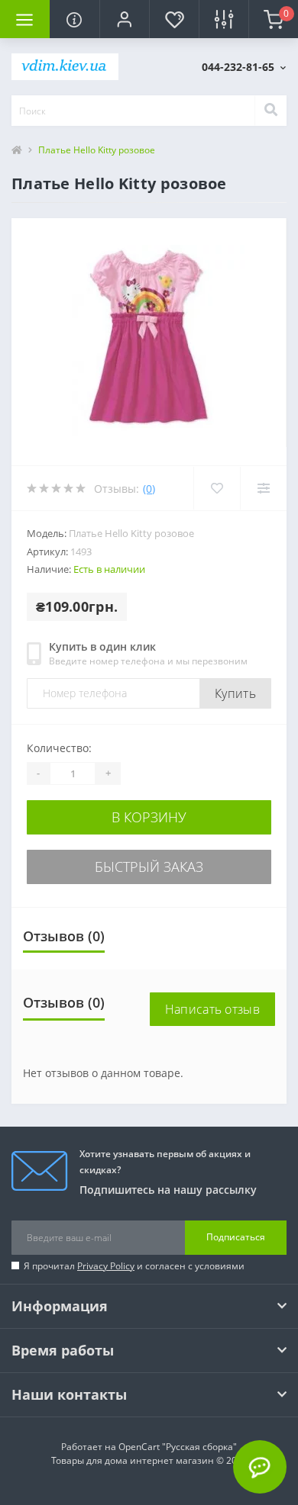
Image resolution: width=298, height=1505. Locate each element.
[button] (124, 19)
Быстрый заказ (149, 866)
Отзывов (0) (64, 936)
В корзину (149, 817)
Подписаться (235, 1236)
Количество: (59, 748)
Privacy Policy (105, 1265)
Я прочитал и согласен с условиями (134, 1265)
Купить (235, 693)
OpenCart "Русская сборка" (177, 1446)
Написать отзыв (212, 1009)
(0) (149, 488)
